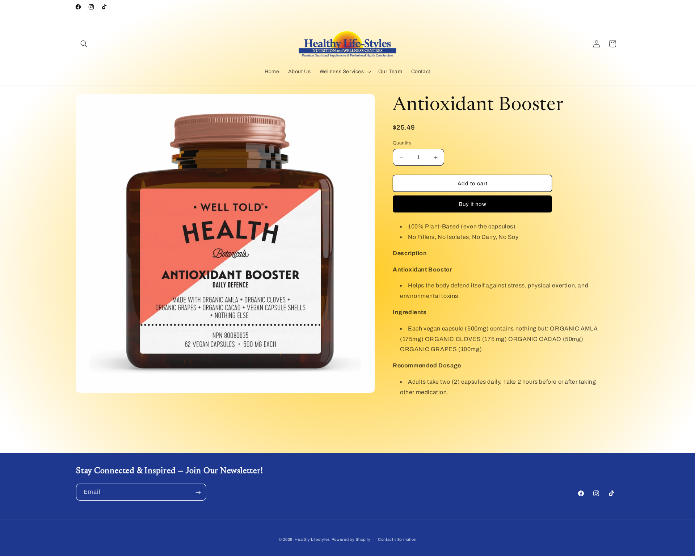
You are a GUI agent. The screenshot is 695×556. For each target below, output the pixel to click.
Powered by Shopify (351, 539)
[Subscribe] (198, 492)
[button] (84, 44)
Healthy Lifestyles (312, 539)
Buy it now (472, 204)
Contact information (397, 539)
